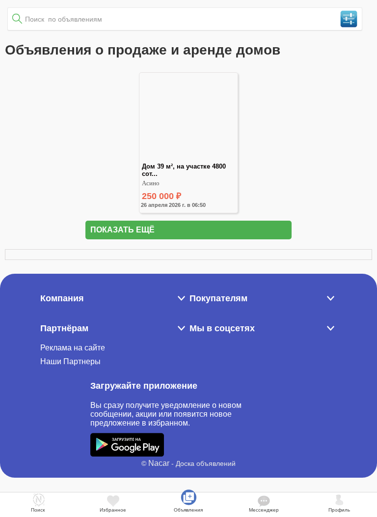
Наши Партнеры (70, 361)
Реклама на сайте (72, 348)
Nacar (158, 463)
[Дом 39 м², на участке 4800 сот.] (188, 158)
